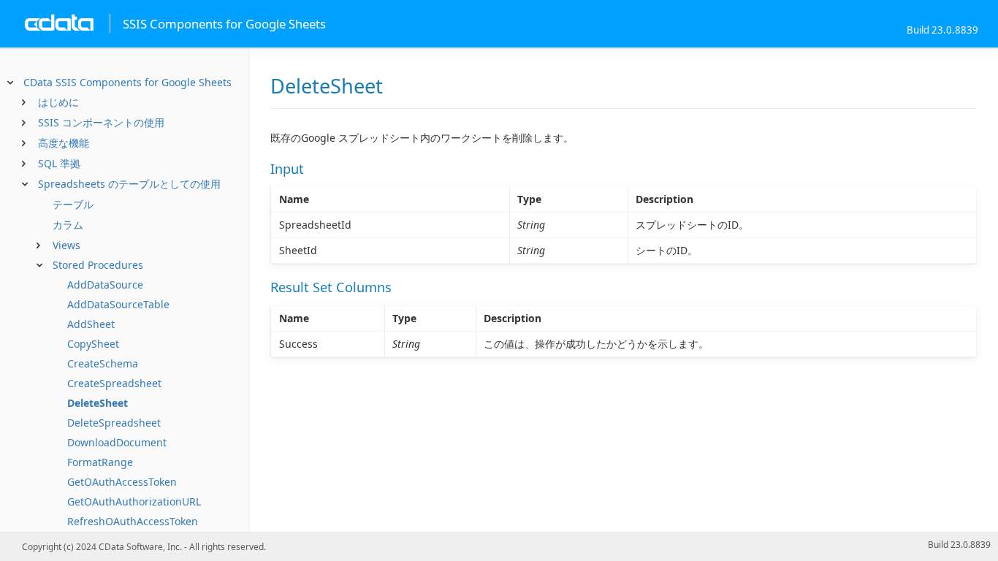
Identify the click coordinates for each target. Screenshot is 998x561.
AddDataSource (105, 284)
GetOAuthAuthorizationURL (134, 501)
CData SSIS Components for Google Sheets (127, 82)
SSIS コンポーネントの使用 (101, 122)
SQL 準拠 (59, 163)
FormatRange (100, 462)
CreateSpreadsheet (114, 383)
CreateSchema (102, 363)
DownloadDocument (117, 442)
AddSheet (91, 324)
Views (66, 245)
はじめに (58, 102)
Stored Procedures (98, 265)
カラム (68, 225)
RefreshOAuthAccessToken (132, 521)
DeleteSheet (97, 403)
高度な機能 (63, 143)
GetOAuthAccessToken (122, 482)
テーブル (73, 204)
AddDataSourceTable (118, 304)
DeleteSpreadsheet (114, 423)
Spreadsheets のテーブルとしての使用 (129, 184)
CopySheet (93, 344)
